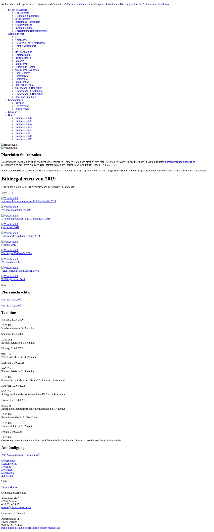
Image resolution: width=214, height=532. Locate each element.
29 (65, 4)
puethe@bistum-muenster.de (180, 161)
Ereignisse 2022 (23, 130)
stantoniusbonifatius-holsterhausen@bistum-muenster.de (30, 527)
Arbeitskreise (22, 39)
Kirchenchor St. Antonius (28, 90)
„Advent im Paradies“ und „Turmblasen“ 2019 (25, 218)
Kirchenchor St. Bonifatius (29, 93)
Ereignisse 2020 (23, 136)
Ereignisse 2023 (23, 127)
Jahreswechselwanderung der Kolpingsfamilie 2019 (28, 201)
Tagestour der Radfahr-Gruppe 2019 (20, 236)
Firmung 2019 (8, 244)
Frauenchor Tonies (24, 84)
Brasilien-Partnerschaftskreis (30, 42)
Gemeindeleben (16, 33)
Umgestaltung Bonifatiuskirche (31, 30)
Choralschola (22, 78)
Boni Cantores (22, 72)
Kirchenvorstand (23, 24)
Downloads (7, 469)
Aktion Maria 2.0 (10, 262)
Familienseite (22, 63)
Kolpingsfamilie (23, 54)
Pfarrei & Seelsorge (18, 9)
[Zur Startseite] (131, 4)
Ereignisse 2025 (23, 121)
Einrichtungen (15, 99)
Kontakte (13, 112)
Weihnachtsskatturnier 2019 (16, 209)
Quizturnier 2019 (10, 227)
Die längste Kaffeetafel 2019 (16, 253)
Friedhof (19, 102)
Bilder (11, 115)
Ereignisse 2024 (23, 124)
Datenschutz (73, 4)
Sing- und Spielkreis (25, 96)
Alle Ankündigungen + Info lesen (19, 455)
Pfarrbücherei (22, 109)
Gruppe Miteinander (25, 45)
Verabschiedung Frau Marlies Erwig (20, 270)
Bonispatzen (21, 75)
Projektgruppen (23, 57)
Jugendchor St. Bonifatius (28, 87)
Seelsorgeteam (22, 18)
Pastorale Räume (23, 27)
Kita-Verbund (22, 105)
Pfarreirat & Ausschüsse (27, 21)
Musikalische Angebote (27, 69)
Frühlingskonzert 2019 (13, 279)
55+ (17, 36)
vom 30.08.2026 (10, 305)
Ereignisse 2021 (23, 133)
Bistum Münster (9, 487)
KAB (18, 48)
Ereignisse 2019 (23, 139)
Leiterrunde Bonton (25, 66)
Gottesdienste (22, 12)
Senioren (19, 60)
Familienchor (22, 81)
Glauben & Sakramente (27, 15)
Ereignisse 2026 (23, 118)
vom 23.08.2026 (10, 299)
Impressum (86, 4)
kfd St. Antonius (23, 51)
